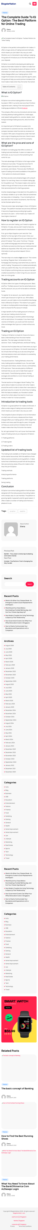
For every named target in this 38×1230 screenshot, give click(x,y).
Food (7, 813)
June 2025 (8, 691)
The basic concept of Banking (17, 1088)
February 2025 (10, 704)
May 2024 (8, 733)
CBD (6, 797)
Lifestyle (8, 839)
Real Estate (9, 845)
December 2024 (10, 710)
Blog (6, 790)
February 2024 (10, 743)
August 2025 (9, 684)
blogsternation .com (19, 1213)
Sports (7, 848)
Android (24, 108)
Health (7, 826)
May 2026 (8, 655)
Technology (9, 855)
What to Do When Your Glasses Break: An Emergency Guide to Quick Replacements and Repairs (18, 603)
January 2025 (9, 707)
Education (8, 800)
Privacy (12, 1226)
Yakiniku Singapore (19, 1220)
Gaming (7, 819)
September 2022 (10, 762)
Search (8, 578)
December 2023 (10, 749)
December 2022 (10, 752)
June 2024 (8, 730)
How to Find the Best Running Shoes (17, 1137)
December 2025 (10, 671)
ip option (12, 511)
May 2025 (8, 694)
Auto (7, 787)
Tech (7, 852)
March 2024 (9, 739)
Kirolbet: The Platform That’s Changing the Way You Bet (18, 562)
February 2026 (10, 665)
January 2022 (9, 765)
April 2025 (8, 697)
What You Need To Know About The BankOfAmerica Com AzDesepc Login (18, 1186)
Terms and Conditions (25, 1226)
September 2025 (10, 681)
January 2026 (9, 668)
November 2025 (10, 675)
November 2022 (10, 756)
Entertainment (10, 803)
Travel (7, 858)
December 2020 (10, 772)
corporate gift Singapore (19, 1224)
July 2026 (8, 649)
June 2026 (8, 652)
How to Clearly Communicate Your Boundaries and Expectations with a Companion (16, 628)
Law (6, 836)
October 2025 (9, 678)
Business (8, 793)
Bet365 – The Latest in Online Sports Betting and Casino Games (18, 555)
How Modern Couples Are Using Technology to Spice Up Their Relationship (19, 616)
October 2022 (9, 759)
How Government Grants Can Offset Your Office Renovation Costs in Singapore (18, 622)
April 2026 (8, 658)
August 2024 (9, 723)
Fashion (8, 806)
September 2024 (10, 720)
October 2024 (9, 717)
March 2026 (9, 662)
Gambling (8, 816)
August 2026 (9, 645)
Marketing (8, 842)
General (8, 823)
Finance (5, 13)
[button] (34, 4)
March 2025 (9, 701)
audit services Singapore (19, 1217)
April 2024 (8, 736)
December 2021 (10, 769)
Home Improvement (11, 829)
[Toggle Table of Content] (18, 87)
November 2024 (10, 713)
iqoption (22, 511)
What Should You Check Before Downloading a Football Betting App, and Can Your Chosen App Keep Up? (18, 610)
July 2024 (8, 726)
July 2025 (8, 688)
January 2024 (9, 746)
